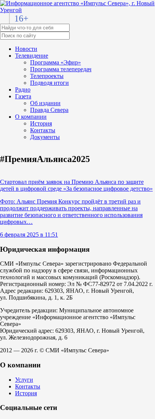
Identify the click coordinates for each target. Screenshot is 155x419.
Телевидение (31, 55)
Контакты (42, 130)
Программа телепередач (60, 69)
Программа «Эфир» (55, 62)
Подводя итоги (49, 83)
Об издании (45, 103)
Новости (26, 49)
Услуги (24, 379)
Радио (22, 89)
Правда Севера (49, 110)
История (41, 123)
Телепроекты (47, 76)
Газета (23, 96)
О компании (31, 116)
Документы (45, 137)
